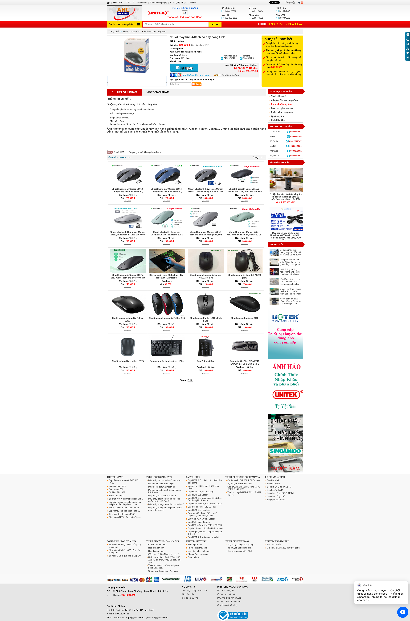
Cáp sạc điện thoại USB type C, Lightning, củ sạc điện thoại (202, 514)
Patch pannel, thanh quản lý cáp (124, 507)
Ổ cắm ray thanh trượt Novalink (163, 571)
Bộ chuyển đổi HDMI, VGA (239, 483)
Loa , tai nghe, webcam (282, 108)
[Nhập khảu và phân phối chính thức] (285, 472)
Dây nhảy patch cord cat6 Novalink (164, 480)
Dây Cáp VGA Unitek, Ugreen (201, 519)
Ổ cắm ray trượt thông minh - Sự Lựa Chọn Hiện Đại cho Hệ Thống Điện (290, 292)
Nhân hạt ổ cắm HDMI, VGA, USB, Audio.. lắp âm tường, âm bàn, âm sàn (164, 559)
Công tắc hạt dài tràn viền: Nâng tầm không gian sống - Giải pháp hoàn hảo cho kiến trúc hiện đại (290, 264)
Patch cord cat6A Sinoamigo (161, 487)
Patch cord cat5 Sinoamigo (160, 483)
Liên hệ (192, 2)
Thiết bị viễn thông (237, 541)
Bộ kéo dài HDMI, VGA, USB (121, 541)
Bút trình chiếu (274, 544)
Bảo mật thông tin (225, 590)
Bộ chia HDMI (273, 483)
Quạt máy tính (278, 116)
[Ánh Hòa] (108, 2)
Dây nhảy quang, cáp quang (240, 544)
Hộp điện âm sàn (156, 548)
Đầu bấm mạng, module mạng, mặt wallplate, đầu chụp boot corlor (125, 503)
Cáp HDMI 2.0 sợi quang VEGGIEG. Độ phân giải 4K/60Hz (205, 499)
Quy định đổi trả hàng (227, 605)
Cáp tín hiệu (193, 477)
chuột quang (131, 152)
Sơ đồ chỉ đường (230, 75)
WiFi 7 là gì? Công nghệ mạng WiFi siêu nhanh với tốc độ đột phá (289, 273)
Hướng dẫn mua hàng (198, 75)
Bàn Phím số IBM (205, 361)
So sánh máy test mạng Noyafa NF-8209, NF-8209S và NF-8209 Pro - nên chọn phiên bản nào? (290, 255)
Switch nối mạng (116, 495)
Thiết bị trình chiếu (277, 541)
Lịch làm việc (188, 594)
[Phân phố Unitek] (174, 13)
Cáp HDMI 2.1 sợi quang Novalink (204, 537)
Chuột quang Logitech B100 (244, 318)
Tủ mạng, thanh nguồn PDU (122, 514)
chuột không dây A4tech (149, 152)
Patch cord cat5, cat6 (159, 477)
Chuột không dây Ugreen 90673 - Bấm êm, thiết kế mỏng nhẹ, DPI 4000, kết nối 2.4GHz (206, 235)
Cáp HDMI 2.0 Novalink (199, 510)
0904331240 (248, 57)
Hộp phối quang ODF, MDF (239, 551)
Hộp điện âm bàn (156, 551)
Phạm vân (286, 151)
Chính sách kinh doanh (136, 2)
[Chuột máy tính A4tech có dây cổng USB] (137, 56)
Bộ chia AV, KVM (275, 490)
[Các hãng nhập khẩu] (285, 411)
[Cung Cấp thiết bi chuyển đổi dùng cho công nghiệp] (285, 358)
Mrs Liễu (286, 146)
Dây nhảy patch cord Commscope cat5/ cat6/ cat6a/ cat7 (164, 500)
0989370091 (231, 57)
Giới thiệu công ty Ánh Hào (194, 590)
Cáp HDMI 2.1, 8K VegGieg (200, 491)
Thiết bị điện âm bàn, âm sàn (162, 541)
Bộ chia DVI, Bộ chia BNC (279, 487)
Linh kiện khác (278, 120)
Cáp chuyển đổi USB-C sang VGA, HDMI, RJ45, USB (243, 488)
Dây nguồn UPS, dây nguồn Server (125, 517)
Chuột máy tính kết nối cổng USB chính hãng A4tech (133, 104)
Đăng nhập (290, 2)
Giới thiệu (117, 2)
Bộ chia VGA (273, 480)
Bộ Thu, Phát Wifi (117, 492)
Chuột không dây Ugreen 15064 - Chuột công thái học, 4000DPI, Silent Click (167, 192)
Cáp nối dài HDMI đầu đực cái (202, 507)
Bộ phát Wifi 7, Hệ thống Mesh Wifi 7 (126, 499)
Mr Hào (286, 136)
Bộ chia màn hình (275, 477)
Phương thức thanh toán (228, 601)
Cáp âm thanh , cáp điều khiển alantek (206, 528)
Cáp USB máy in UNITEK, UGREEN (205, 525)
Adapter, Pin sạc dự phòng (284, 100)
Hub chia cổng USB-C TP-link (281, 493)
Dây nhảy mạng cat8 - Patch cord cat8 (166, 504)
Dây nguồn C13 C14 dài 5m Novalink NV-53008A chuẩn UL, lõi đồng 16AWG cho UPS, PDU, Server (285, 236)
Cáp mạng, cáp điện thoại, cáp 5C (124, 511)
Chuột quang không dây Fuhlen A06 (167, 318)
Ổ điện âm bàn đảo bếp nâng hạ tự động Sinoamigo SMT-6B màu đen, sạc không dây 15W (286, 196)
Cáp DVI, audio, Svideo (199, 522)
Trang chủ (113, 31)
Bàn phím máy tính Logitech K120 (167, 361)
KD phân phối (286, 132)
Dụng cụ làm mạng (117, 486)
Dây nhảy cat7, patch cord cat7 (162, 495)
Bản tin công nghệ (158, 2)
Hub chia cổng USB (276, 496)
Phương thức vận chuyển (229, 598)
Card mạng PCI (116, 489)
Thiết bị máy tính (196, 541)
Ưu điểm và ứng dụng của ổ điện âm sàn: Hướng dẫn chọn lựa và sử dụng (290, 283)
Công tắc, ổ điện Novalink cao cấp (164, 554)
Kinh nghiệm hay (178, 2)
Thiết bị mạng (115, 477)
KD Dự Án (286, 141)
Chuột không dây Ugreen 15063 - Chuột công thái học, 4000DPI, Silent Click (128, 192)
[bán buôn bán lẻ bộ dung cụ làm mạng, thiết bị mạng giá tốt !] (205, 582)
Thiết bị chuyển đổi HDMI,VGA (243, 477)
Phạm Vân (286, 156)
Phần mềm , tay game (282, 112)
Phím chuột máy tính (281, 104)
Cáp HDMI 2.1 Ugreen (198, 495)
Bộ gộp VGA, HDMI (276, 499)
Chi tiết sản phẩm (124, 92)
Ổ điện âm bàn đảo (157, 544)
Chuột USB (119, 152)
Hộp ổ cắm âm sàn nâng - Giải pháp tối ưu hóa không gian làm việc (290, 302)
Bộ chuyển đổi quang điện (239, 548)
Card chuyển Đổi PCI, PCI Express (243, 480)
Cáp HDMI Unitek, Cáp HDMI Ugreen (205, 503)
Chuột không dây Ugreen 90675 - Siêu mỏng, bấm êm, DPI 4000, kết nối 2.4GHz (128, 278)
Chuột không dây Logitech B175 (128, 361)
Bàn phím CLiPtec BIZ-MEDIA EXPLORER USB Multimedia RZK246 (244, 364)
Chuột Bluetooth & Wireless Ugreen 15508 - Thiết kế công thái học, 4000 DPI (205, 192)
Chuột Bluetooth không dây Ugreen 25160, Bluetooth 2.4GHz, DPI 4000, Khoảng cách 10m (127, 235)
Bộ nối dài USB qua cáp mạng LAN (125, 556)
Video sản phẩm (158, 92)
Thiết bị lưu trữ (278, 96)
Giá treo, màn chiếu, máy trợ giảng (283, 548)
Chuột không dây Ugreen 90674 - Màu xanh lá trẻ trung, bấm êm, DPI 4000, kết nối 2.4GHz (244, 235)
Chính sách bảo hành (227, 594)
